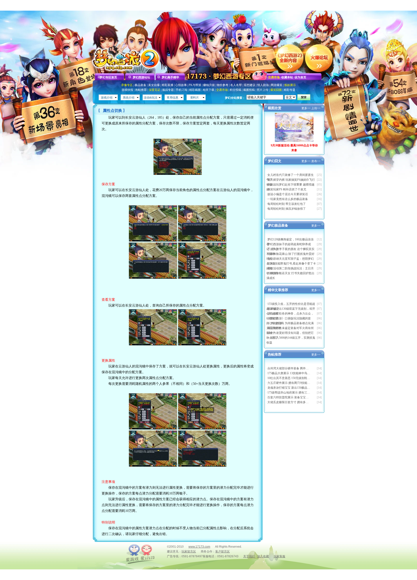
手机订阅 (181, 90)
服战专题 (168, 90)
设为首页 (300, 77)
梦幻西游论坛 (141, 77)
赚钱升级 (209, 85)
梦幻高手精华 (170, 77)
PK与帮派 (195, 85)
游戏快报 (127, 90)
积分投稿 (235, 90)
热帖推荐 (141, 90)
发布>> (315, 161)
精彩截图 (195, 90)
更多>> (306, 108)
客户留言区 (222, 551)
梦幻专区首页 (108, 77)
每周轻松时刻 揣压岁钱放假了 (286, 208)
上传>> (315, 108)
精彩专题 (289, 90)
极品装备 (140, 85)
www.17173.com (199, 546)
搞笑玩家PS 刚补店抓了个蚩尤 (286, 189)
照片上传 (262, 90)
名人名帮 (236, 85)
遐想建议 (249, 85)
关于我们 (249, 556)
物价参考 (222, 85)
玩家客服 (279, 556)
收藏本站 (287, 77)
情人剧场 (263, 85)
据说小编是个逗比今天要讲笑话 (287, 194)
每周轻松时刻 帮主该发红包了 (286, 204)
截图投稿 (249, 90)
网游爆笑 (276, 85)
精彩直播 (167, 85)
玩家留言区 (188, 551)
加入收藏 (263, 556)
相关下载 (208, 90)
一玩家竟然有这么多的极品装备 (287, 199)
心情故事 (181, 85)
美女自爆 (154, 85)
